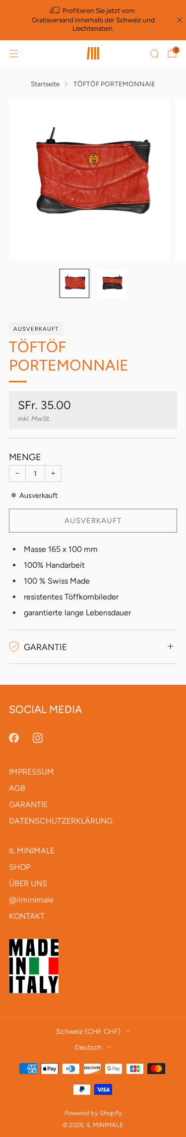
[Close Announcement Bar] (179, 19)
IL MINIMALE (32, 850)
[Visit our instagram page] (38, 738)
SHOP (19, 867)
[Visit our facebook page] (14, 738)
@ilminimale (31, 899)
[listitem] (93, 20)
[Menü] (14, 54)
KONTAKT (27, 916)
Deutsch (88, 1047)
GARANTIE (28, 804)
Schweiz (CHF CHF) (88, 1031)
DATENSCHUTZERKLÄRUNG (61, 821)
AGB (17, 788)
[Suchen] (154, 54)
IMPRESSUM (31, 772)
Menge (25, 457)
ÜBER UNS (28, 883)
